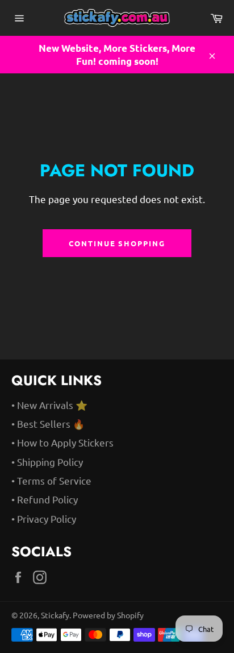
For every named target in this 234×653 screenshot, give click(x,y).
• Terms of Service (51, 480)
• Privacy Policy (43, 518)
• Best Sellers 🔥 (48, 423)
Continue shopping (117, 243)
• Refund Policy (44, 499)
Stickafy (55, 615)
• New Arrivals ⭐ (49, 405)
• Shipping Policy (47, 462)
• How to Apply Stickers (62, 442)
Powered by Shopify (108, 615)
